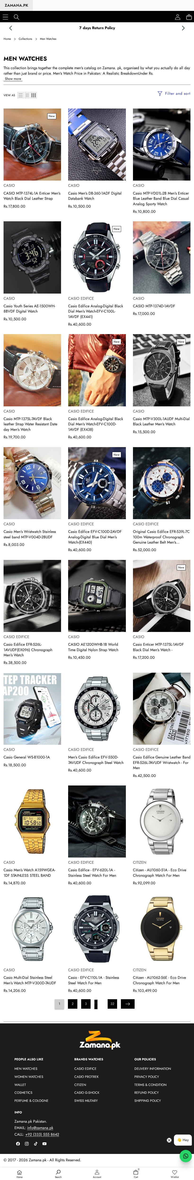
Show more (13, 78)
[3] (34, 95)
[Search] (16, 17)
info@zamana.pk (40, 1127)
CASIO (9, 185)
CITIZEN (139, 862)
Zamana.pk (16, 5)
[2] (27, 95)
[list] (21, 95)
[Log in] (177, 17)
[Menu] (5, 17)
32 (112, 1003)
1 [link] (59, 1003)
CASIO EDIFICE (81, 298)
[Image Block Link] (102, 1042)
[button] (10, 28)
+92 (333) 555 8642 (42, 1134)
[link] (174, 1174)
